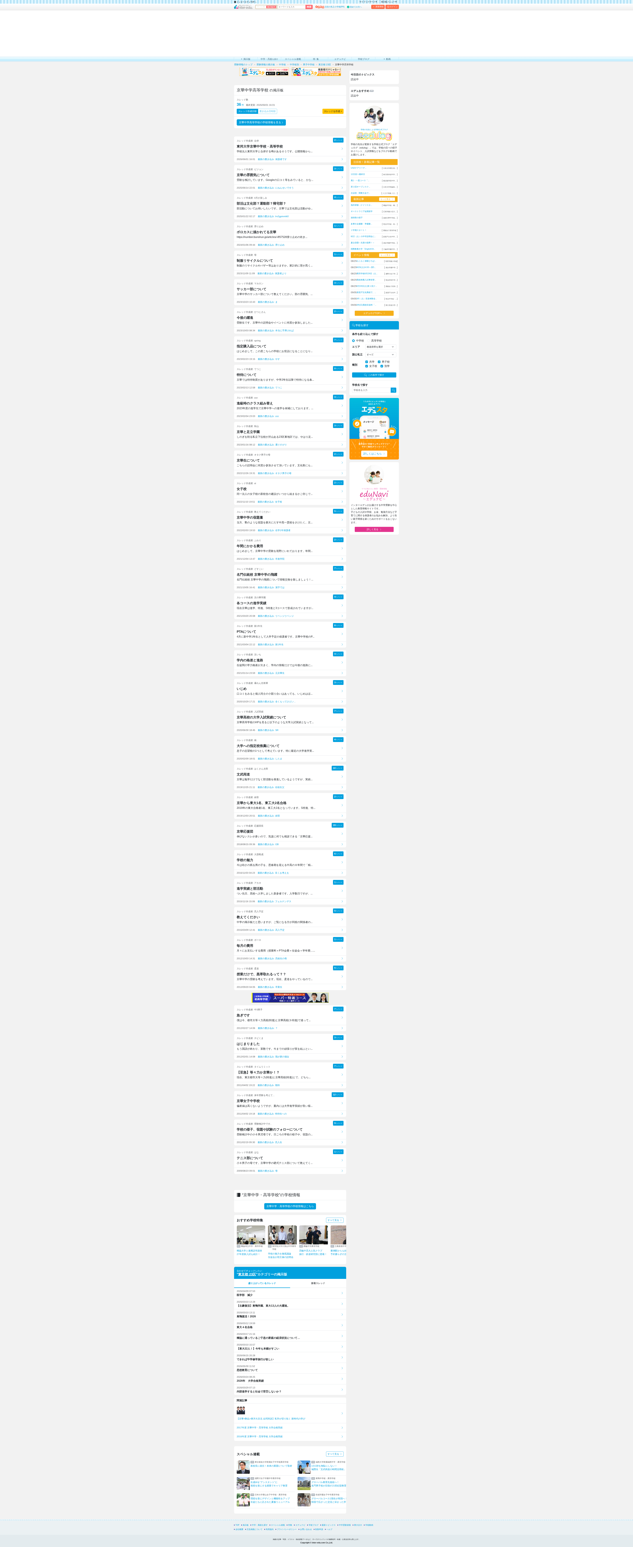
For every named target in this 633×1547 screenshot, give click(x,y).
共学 (372, 361)
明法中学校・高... (389, 224)
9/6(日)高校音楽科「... (366, 305)
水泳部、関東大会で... (360, 193)
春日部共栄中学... (389, 174)
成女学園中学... (391, 267)
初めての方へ (356, 7)
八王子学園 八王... (389, 193)
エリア (356, 346)
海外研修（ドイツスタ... (361, 205)
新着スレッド (318, 1283)
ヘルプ (329, 1529)
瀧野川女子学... (391, 274)
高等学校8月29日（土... (367, 273)
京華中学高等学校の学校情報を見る (260, 122)
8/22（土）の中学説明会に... (363, 236)
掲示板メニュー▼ (389, 2)
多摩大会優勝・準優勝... (361, 224)
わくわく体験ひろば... (366, 261)
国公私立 (357, 354)
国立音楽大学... (391, 305)
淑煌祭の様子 (357, 217)
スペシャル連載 (278, 1525)
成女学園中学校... (389, 243)
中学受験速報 (345, 1525)
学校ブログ (313, 1525)
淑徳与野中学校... (389, 218)
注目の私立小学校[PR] (334, 7)
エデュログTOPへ (372, 313)
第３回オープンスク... (360, 187)
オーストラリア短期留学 (362, 211)
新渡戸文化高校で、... (366, 292)
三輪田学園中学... (389, 249)
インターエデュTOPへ (246, 2)
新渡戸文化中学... (389, 237)
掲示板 (246, 1525)
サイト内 (261, 7)
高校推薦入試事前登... (366, 280)
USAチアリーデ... (358, 168)
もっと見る (385, 199)
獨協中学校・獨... (389, 205)
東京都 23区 (247, 1274)
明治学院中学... (391, 280)
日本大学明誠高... (389, 187)
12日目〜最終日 (358, 174)
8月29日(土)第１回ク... (367, 286)
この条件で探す (376, 375)
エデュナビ (300, 1525)
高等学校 (376, 340)
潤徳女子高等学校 (389, 230)
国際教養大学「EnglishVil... (363, 249)
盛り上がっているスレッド (262, 1283)
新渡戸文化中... (391, 293)
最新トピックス (329, 1525)
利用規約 (270, 1529)
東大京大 (358, 1525)
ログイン (394, 6)
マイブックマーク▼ (368, 2)
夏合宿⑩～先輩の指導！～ (363, 243)
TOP (237, 1525)
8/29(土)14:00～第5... (366, 267)
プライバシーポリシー (287, 1529)
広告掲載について (254, 1529)
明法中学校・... (391, 299)
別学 (387, 366)
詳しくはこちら (372, 453)
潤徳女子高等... (391, 286)
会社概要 (239, 1529)
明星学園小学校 (391, 261)
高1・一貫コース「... (360, 180)
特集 (290, 1525)
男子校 (386, 361)
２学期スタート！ (359, 230)
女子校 (373, 366)
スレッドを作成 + (333, 111)
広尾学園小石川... (389, 212)
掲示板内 (271, 7)
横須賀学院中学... (389, 181)
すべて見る (334, 1220)
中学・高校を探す (260, 1525)
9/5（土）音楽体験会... (367, 298)
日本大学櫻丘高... (389, 168)
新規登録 (379, 6)
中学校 (360, 340)
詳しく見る (372, 529)
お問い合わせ (306, 1529)
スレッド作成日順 (247, 111)
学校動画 (369, 1525)
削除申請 (319, 1529)
